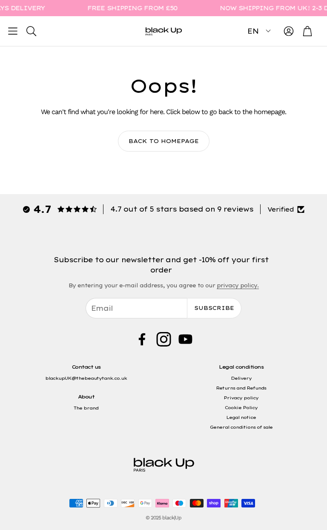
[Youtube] (185, 339)
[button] (13, 31)
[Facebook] (142, 339)
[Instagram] (163, 339)
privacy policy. (238, 285)
